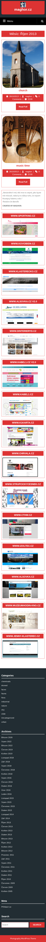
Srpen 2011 (6, 863)
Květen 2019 (6, 754)
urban (3, 722)
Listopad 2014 (7, 814)
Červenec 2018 (8, 770)
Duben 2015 (6, 810)
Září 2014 (5, 818)
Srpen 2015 (6, 802)
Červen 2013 (7, 826)
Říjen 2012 (6, 843)
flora (3, 698)
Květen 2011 (6, 871)
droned (4, 685)
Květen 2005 (6, 891)
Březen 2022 (7, 746)
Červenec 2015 (8, 806)
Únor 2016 (5, 790)
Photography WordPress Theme (23, 938)
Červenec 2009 (8, 883)
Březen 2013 (7, 839)
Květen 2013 (6, 831)
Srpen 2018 (6, 766)
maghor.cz (23, 9)
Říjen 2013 (6, 822)
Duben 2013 (6, 835)
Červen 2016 (7, 782)
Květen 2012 (6, 847)
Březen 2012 (7, 851)
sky (3, 710)
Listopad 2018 (7, 758)
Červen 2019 (7, 750)
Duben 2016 (6, 786)
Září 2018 (5, 762)
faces (3, 690)
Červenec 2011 (8, 867)
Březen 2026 (7, 737)
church (23, 90)
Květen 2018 (6, 774)
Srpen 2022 (6, 742)
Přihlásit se (6, 907)
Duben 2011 (6, 875)
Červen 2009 (7, 887)
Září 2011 (5, 859)
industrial (5, 702)
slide (3, 714)
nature (4, 706)
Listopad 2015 (7, 798)
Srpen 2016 (6, 778)
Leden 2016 (6, 794)
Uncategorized (7, 718)
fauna (3, 694)
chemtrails (6, 681)
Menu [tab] (10, 21)
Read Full (24, 108)
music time (23, 165)
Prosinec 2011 (7, 855)
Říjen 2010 (6, 879)
